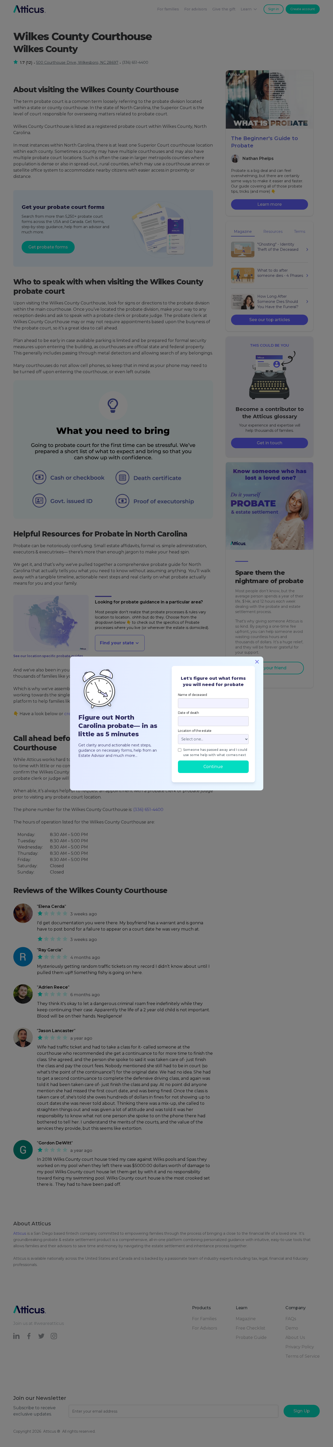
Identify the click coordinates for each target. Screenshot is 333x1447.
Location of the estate (195, 731)
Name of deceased (192, 695)
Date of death (188, 713)
